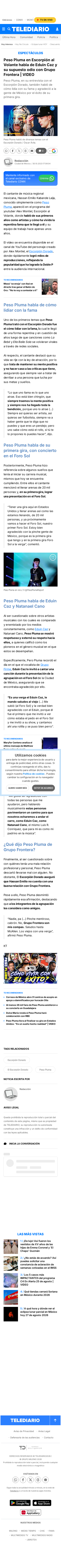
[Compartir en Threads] (25, 151)
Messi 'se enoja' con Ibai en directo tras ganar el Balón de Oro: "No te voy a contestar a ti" (21, 287)
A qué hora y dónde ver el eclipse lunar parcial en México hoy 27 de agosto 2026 (38, 1312)
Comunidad (26, 37)
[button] (53, 151)
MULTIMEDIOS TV (19, 1535)
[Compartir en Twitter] (19, 151)
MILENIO (13, 1531)
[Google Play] (20, 1503)
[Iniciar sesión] (57, 29)
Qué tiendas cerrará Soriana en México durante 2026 (38, 1293)
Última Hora (8, 37)
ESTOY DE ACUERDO (43, 788)
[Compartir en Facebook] (12, 151)
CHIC (42, 1531)
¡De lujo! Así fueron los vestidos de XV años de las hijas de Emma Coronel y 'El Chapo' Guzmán (36, 1245)
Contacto (48, 1437)
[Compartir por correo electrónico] (32, 151)
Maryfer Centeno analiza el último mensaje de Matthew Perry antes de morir (18, 745)
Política (54, 37)
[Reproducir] (30, 968)
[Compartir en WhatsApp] (6, 151)
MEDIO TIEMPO (28, 1531)
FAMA (51, 1531)
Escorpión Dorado (41, 251)
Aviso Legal (44, 1431)
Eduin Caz (41, 629)
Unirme (44, 178)
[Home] (30, 29)
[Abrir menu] (3, 29)
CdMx (19, 19)
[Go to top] (55, 1420)
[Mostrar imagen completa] (53, 557)
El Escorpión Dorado (18, 1069)
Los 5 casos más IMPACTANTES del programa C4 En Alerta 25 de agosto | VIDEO (37, 1279)
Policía (41, 37)
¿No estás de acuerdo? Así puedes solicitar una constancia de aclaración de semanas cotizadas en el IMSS (38, 1262)
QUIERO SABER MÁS (17, 788)
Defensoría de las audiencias (25, 1437)
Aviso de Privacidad (24, 1431)
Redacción (21, 160)
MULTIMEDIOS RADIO (42, 1535)
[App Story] (42, 1503)
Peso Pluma (45, 1069)
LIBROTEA (32, 1539)
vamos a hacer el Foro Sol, (25, 523)
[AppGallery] (30, 1512)
